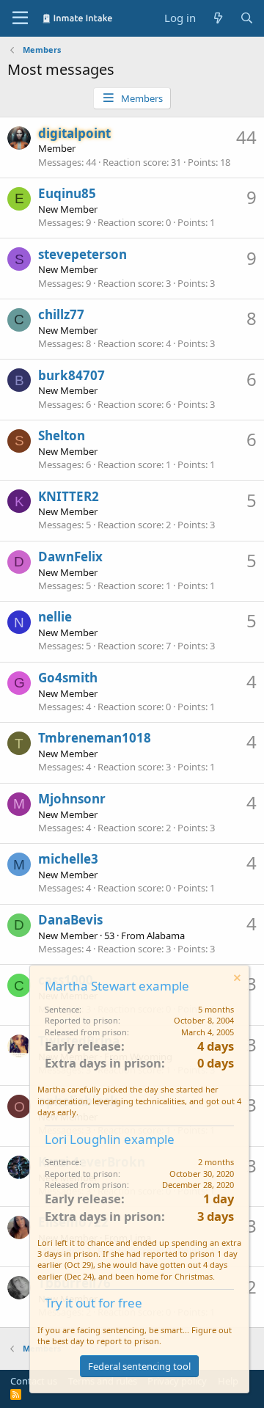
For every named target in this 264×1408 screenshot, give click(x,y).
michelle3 (68, 858)
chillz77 (61, 314)
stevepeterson (82, 254)
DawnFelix (70, 556)
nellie (55, 616)
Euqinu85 (67, 193)
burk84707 (71, 375)
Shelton (61, 435)
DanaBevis (70, 919)
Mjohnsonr (72, 798)
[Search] (246, 18)
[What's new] (217, 18)
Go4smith (68, 677)
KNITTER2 (68, 496)
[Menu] (20, 18)
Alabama (166, 935)
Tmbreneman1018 (94, 737)
